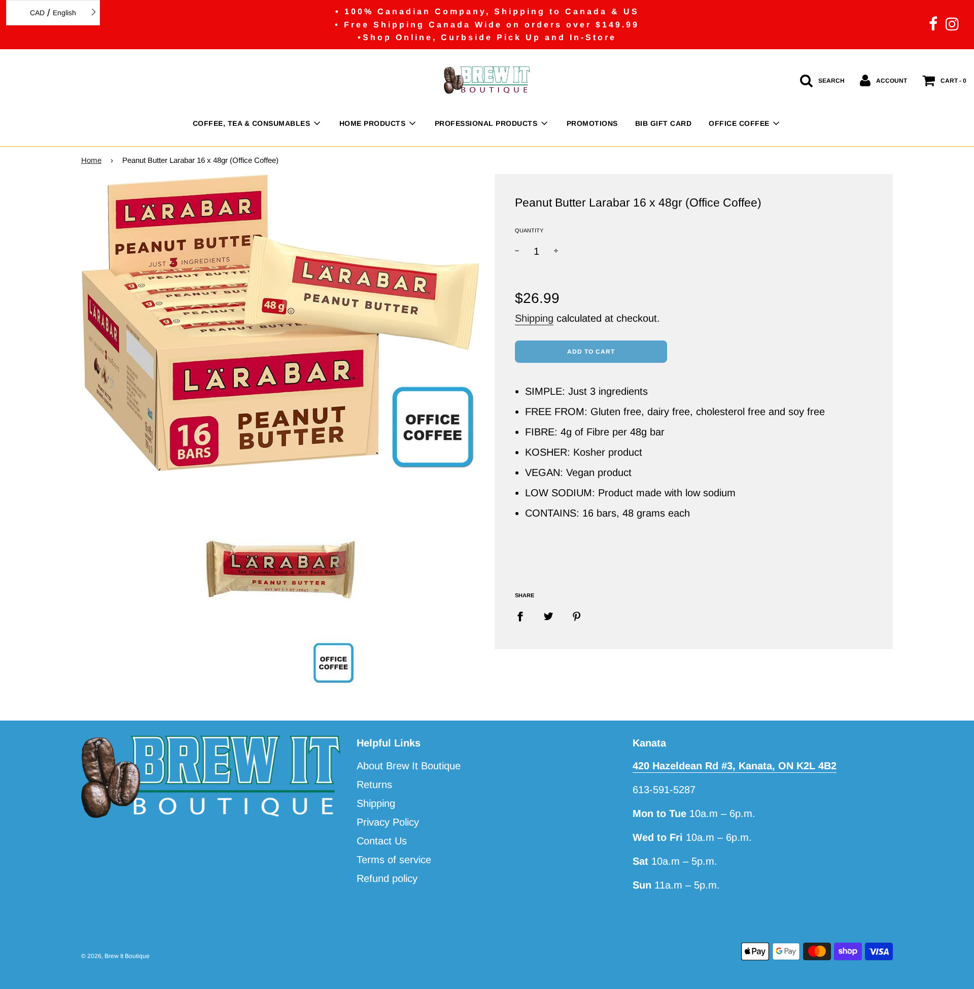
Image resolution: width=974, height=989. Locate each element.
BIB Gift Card (663, 123)
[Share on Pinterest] (576, 615)
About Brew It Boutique (409, 765)
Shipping (534, 318)
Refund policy (387, 878)
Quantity (529, 230)
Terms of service (394, 859)
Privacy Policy (388, 822)
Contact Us (382, 840)
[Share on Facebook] (524, 615)
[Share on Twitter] (548, 615)
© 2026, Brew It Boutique (115, 956)
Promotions (592, 123)
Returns (374, 784)
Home (91, 160)
